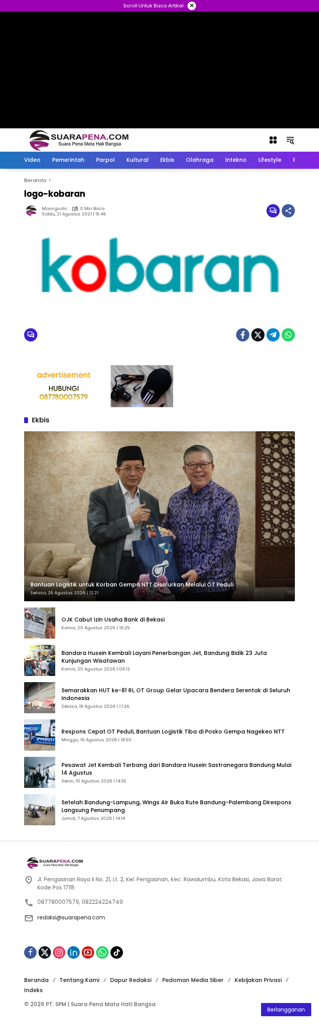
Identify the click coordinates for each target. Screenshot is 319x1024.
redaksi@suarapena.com (71, 917)
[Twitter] (258, 334)
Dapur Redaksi (130, 980)
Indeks (33, 990)
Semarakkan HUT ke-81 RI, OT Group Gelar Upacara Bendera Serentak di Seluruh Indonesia (175, 694)
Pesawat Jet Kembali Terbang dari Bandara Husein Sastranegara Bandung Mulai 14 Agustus (176, 769)
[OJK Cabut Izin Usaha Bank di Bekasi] (39, 623)
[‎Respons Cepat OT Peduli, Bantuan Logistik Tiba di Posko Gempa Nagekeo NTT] (39, 735)
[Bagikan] (288, 210)
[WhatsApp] (288, 334)
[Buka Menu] (273, 140)
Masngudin (54, 209)
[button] (290, 140)
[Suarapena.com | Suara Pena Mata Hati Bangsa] (79, 140)
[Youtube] (88, 952)
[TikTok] (116, 952)
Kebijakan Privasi (258, 980)
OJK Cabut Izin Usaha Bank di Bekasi (113, 619)
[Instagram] (59, 952)
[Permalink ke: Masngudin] (33, 211)
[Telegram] (273, 334)
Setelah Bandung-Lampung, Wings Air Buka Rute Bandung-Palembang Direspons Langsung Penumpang (176, 806)
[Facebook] (242, 334)
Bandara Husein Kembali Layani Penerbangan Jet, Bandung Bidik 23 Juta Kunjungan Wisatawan (164, 657)
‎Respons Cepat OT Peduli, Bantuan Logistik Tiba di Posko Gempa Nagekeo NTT (173, 731)
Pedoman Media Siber (193, 980)
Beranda (36, 980)
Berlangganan (286, 1009)
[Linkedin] (73, 952)
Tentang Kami (79, 980)
